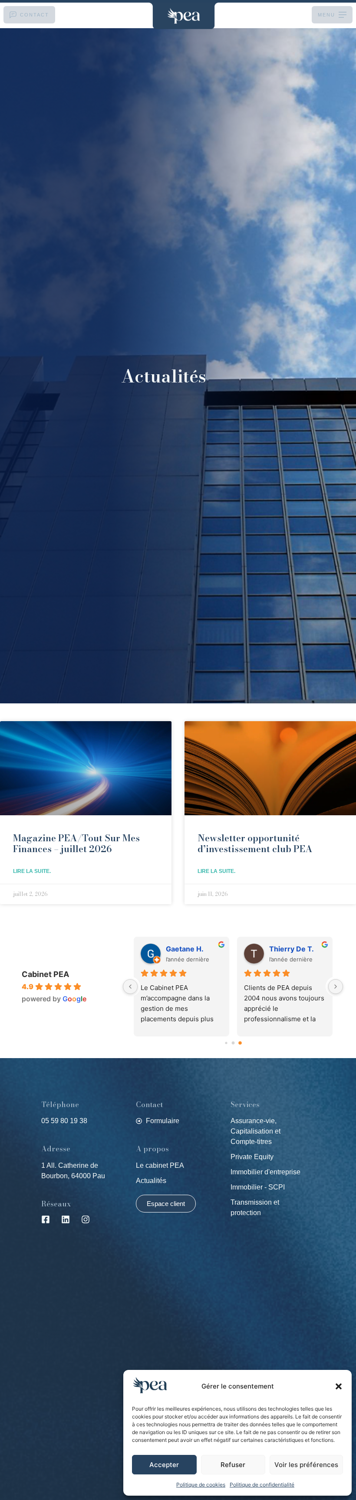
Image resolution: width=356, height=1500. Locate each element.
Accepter (164, 1465)
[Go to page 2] (240, 1043)
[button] (338, 1386)
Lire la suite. (32, 871)
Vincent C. (287, 948)
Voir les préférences (306, 1465)
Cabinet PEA (45, 974)
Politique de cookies (200, 1484)
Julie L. (177, 948)
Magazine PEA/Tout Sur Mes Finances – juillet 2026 (76, 843)
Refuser (233, 1465)
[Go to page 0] (226, 1043)
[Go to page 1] (232, 1042)
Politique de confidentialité (262, 1484)
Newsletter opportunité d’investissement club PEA (255, 843)
